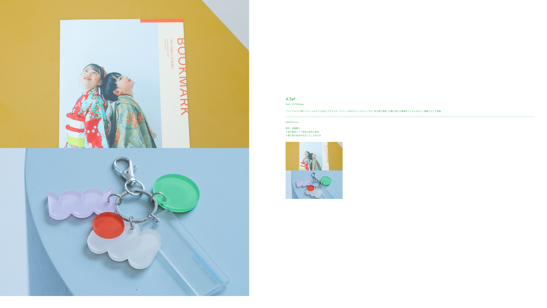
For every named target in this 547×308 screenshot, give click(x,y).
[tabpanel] (137, 148)
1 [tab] (136, 289)
